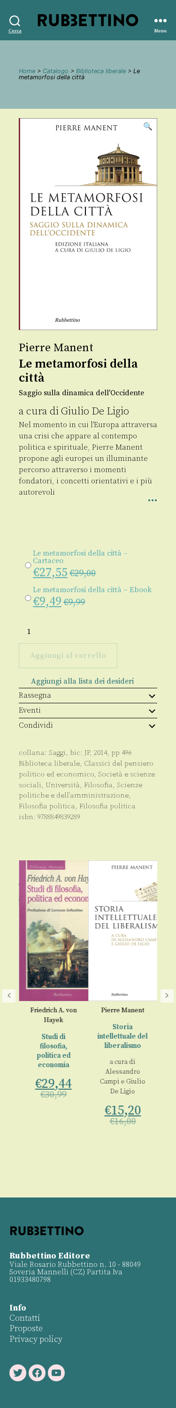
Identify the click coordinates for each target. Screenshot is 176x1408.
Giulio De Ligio (95, 411)
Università (63, 785)
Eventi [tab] (30, 710)
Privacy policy (35, 1339)
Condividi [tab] (36, 725)
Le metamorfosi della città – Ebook (92, 590)
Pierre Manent (56, 348)
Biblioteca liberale (101, 71)
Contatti (24, 1318)
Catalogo (56, 71)
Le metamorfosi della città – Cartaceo (80, 557)
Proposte (26, 1328)
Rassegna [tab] (35, 695)
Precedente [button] (8, 995)
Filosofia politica (47, 806)
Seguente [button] (167, 995)
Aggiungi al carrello (68, 655)
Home (27, 71)
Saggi (57, 752)
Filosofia (98, 785)
